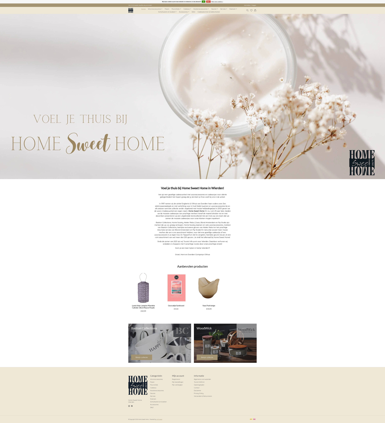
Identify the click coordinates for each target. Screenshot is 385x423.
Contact (196, 388)
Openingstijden (199, 385)
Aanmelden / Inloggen (250, 5)
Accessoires (154, 404)
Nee (208, 1)
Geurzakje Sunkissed (176, 306)
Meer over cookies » (217, 1)
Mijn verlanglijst (177, 385)
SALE (193, 12)
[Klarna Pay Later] (254, 419)
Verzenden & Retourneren (203, 396)
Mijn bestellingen (177, 382)
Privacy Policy (199, 393)
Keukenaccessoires (157, 390)
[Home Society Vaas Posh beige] (209, 288)
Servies (152, 396)
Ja (203, 1)
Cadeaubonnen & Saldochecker (209, 12)
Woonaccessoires (156, 379)
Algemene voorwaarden (202, 379)
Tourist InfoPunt (199, 382)
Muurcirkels (154, 385)
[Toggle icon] (247, 10)
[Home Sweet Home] (130, 10)
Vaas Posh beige (209, 306)
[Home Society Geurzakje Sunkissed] (176, 288)
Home (143, 9)
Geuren (152, 393)
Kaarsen (153, 399)
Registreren (176, 379)
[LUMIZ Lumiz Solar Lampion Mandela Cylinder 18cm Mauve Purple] (143, 288)
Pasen (167, 9)
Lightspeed (159, 419)
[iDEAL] (251, 419)
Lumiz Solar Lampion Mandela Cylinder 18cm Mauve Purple (143, 307)
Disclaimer (197, 390)
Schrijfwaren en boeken (158, 402)
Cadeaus (153, 388)
